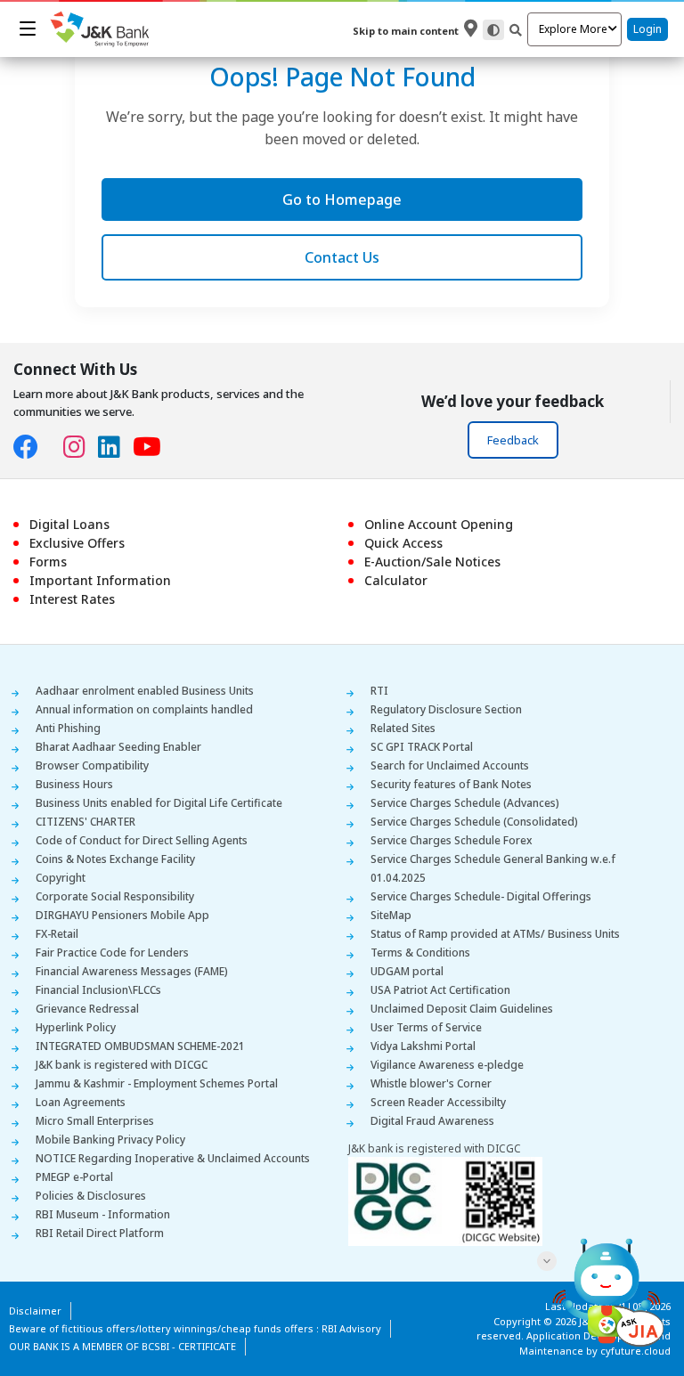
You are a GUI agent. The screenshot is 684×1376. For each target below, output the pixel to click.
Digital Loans (69, 524)
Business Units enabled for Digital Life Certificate (159, 802)
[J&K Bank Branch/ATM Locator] (470, 28)
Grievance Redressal (87, 1008)
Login (647, 29)
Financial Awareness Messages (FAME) (132, 971)
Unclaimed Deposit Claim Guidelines (461, 1008)
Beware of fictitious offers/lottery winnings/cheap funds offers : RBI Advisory (195, 1328)
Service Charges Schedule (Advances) (464, 802)
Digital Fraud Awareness (432, 1120)
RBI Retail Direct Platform (100, 1233)
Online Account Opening (438, 524)
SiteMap (390, 915)
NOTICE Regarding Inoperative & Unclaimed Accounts (173, 1158)
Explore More (573, 29)
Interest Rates (72, 598)
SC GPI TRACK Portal (421, 746)
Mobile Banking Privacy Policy (110, 1139)
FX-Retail (57, 933)
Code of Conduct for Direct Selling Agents (142, 840)
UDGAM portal (407, 971)
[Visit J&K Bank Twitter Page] (57, 444)
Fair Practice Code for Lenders (112, 952)
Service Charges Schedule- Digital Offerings (480, 896)
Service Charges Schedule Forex (451, 840)
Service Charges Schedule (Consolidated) (474, 821)
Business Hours (74, 784)
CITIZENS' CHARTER (85, 821)
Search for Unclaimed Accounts (449, 765)
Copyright (61, 877)
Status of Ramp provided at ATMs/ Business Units (495, 933)
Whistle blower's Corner (431, 1083)
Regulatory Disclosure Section (446, 709)
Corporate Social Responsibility (115, 896)
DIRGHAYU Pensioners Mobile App (122, 915)
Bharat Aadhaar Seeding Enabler (118, 746)
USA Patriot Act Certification (440, 989)
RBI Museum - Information (103, 1214)
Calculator (396, 580)
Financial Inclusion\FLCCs (98, 989)
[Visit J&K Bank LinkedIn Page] (115, 447)
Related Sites (403, 728)
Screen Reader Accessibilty (438, 1102)
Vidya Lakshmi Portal (423, 1046)
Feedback (513, 440)
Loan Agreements (81, 1102)
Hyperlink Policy (76, 1027)
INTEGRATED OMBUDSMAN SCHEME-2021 (140, 1046)
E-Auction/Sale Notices (432, 561)
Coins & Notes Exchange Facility (115, 859)
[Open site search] (515, 29)
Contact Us (342, 257)
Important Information (100, 580)
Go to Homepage (342, 199)
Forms (48, 561)
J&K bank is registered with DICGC (122, 1064)
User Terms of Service (426, 1027)
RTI (379, 690)
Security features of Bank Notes (451, 784)
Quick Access (403, 542)
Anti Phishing (68, 728)
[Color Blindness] (493, 30)
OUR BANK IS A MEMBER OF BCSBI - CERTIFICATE (122, 1346)
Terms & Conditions (420, 952)
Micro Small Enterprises (95, 1120)
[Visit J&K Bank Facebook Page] (32, 447)
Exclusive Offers (77, 542)
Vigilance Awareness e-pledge (447, 1064)
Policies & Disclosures (91, 1195)
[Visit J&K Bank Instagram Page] (80, 447)
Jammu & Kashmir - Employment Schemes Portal (157, 1083)
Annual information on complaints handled (144, 709)
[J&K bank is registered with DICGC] (445, 1200)
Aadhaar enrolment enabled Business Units (145, 690)
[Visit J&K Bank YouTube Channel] (153, 447)
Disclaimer (35, 1310)
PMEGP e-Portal (74, 1177)
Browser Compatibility (92, 765)
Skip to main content (406, 30)
